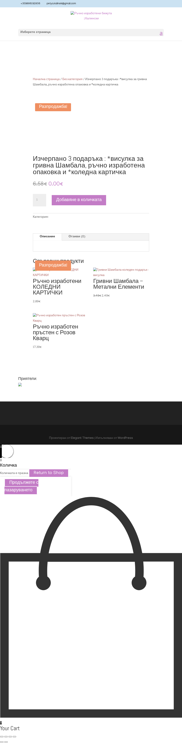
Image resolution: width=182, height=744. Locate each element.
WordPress (125, 438)
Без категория (72, 79)
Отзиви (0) (77, 237)
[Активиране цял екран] (6, 736)
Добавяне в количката (79, 200)
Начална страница (46, 79)
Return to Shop (49, 473)
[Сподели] (10, 736)
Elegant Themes (82, 438)
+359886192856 (30, 3)
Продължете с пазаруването (21, 486)
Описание (47, 237)
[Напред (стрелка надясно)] (6, 742)
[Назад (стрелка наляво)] (2, 742)
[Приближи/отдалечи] (2, 736)
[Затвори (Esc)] (14, 736)
